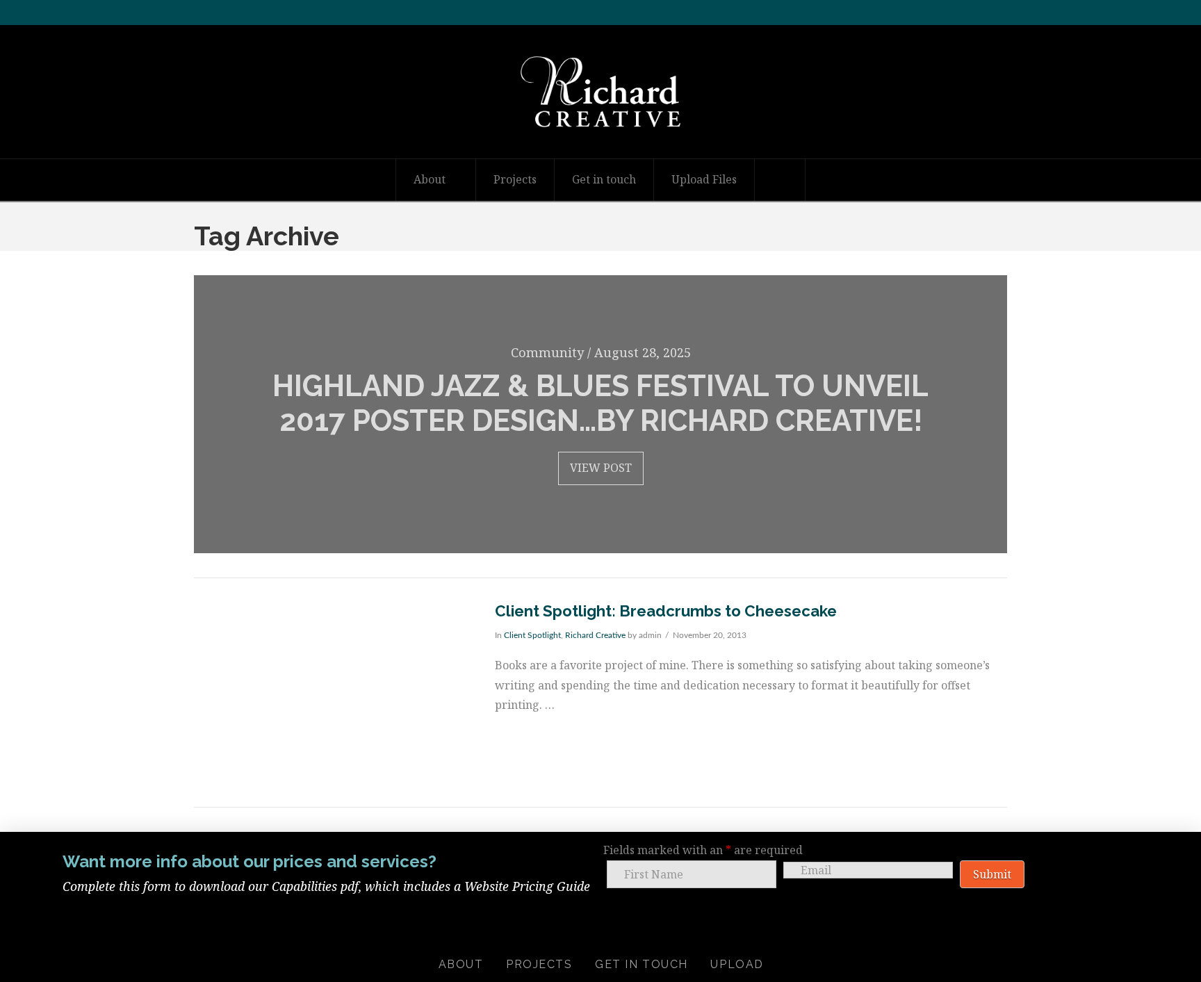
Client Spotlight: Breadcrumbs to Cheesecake (666, 611)
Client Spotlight (532, 635)
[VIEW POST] (332, 693)
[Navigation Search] (780, 180)
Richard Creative (595, 635)
